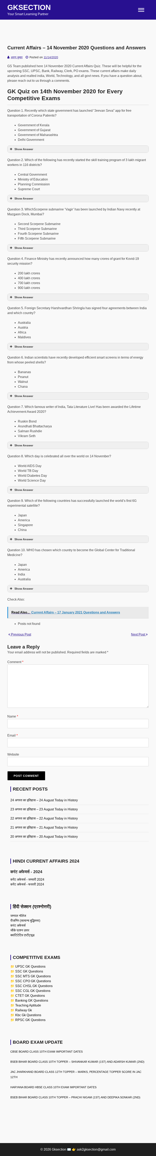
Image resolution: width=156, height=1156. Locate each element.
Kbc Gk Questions (28, 1015)
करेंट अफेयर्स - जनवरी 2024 (27, 879)
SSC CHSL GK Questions (34, 986)
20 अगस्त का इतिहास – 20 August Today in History (44, 836)
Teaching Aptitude (28, 1005)
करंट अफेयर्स (18, 925)
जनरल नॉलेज (18, 915)
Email (12, 735)
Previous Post (20, 634)
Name (12, 716)
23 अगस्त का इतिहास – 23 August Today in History (44, 809)
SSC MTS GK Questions (33, 976)
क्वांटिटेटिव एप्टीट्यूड (22, 935)
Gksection (29, 7)
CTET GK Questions (30, 995)
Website (13, 754)
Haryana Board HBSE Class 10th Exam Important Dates (53, 1087)
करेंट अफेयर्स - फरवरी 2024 (27, 884)
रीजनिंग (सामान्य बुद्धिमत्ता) (25, 920)
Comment (15, 662)
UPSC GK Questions (30, 966)
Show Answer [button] (23, 149)
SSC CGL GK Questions (32, 991)
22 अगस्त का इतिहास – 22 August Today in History (44, 818)
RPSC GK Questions (30, 1020)
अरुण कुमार (17, 57)
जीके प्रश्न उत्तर (19, 930)
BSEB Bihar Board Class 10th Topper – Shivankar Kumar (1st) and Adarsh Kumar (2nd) (77, 1061)
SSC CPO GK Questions (33, 981)
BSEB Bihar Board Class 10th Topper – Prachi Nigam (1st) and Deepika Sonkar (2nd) (75, 1097)
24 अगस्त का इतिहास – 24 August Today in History (44, 800)
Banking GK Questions (31, 1000)
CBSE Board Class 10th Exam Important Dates (46, 1051)
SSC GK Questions (29, 971)
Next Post (138, 634)
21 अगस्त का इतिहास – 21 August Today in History (44, 827)
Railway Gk (23, 1010)
